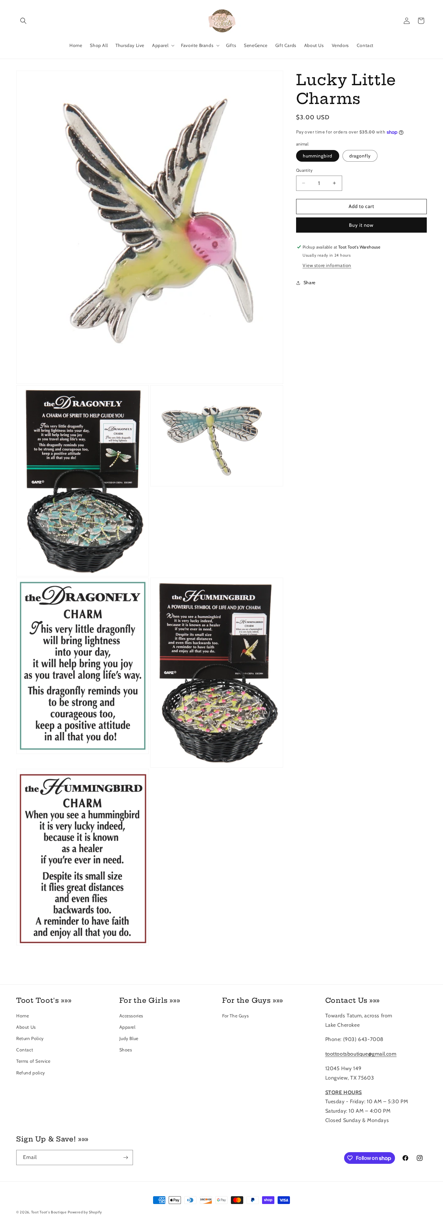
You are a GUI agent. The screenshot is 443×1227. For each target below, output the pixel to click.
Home (22, 1016)
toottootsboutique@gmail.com (361, 1054)
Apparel (127, 1027)
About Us (26, 1027)
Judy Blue (128, 1038)
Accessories (131, 1016)
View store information (327, 265)
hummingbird (317, 156)
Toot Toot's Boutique (49, 1212)
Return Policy (30, 1038)
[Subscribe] (125, 1157)
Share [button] (310, 282)
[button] (23, 21)
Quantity (304, 170)
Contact (24, 1050)
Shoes (125, 1050)
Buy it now (361, 225)
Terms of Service (33, 1061)
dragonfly (360, 156)
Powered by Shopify (85, 1212)
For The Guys (235, 1016)
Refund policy (30, 1073)
